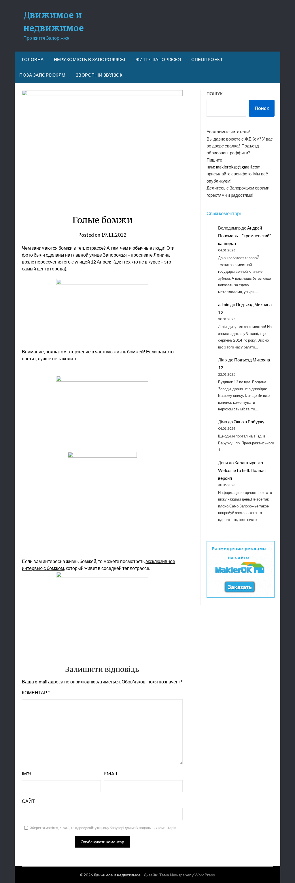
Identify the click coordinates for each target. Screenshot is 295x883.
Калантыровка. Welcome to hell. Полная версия (242, 470)
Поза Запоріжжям (42, 74)
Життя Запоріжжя (158, 59)
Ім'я (26, 773)
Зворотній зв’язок (99, 74)
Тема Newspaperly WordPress (187, 874)
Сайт (28, 801)
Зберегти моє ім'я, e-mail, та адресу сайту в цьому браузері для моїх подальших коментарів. (103, 828)
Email (111, 773)
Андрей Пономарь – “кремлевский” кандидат (244, 235)
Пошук (215, 93)
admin (223, 304)
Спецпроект (207, 59)
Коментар (36, 692)
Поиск (262, 108)
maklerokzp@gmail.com (238, 166)
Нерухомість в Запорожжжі (89, 59)
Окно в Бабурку (249, 421)
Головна (33, 59)
